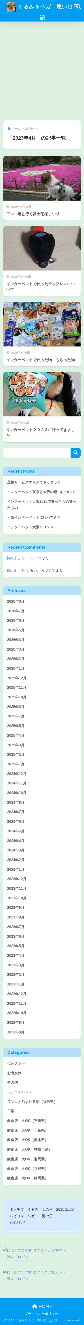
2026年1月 (15, 668)
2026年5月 (15, 630)
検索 (76, 453)
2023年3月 (15, 965)
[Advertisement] (42, 71)
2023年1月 (15, 984)
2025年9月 (15, 707)
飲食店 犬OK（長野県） (27, 1169)
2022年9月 (15, 1022)
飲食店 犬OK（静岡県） (27, 1178)
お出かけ (14, 1073)
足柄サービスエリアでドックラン (34, 482)
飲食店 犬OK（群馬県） (27, 1159)
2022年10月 (16, 1013)
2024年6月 (15, 821)
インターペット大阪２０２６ (30, 527)
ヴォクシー (16, 1063)
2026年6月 (15, 620)
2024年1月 (15, 869)
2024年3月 (15, 850)
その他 (12, 1082)
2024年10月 (16, 793)
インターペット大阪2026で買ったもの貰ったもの (41, 505)
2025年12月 (16, 678)
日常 (10, 1111)
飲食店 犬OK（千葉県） (27, 1130)
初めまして (15, 558)
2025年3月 (15, 745)
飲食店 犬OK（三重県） (27, 1121)
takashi (35, 558)
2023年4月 (15, 955)
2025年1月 (15, 764)
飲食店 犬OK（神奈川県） (29, 1149)
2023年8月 (15, 917)
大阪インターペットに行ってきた (34, 517)
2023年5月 (15, 946)
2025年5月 (15, 726)
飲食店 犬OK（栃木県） (27, 1140)
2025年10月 (16, 697)
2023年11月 (16, 888)
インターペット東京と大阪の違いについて (41, 492)
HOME (44, 1306)
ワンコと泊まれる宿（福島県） (32, 1102)
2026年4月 (15, 640)
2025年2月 (15, 754)
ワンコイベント (19, 1092)
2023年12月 (16, 879)
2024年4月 (15, 841)
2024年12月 (16, 774)
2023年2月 (15, 974)
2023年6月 (15, 936)
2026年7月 (15, 611)
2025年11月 (16, 687)
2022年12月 (16, 994)
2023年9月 (15, 907)
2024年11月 (16, 783)
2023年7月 (15, 927)
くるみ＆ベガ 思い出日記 (47, 12)
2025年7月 (15, 716)
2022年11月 (16, 1003)
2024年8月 (15, 802)
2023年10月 (16, 898)
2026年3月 (15, 649)
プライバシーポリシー (41, 1314)
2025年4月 (15, 735)
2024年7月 (15, 812)
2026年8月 (15, 601)
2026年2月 (15, 659)
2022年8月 (15, 1032)
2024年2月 (15, 860)
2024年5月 (15, 831)
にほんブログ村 (15, 1257)
